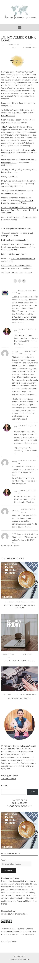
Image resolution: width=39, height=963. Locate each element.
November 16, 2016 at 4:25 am (27, 292)
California (14, 177)
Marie (14, 292)
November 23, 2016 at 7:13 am (27, 427)
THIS (3, 127)
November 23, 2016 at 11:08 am (27, 534)
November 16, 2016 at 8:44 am (27, 462)
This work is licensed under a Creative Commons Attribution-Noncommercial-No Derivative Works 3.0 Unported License (18, 932)
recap (33, 602)
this (11, 186)
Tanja (14, 462)
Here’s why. (13, 250)
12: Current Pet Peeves (19, 698)
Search (4, 786)
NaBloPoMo (32, 47)
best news (19, 272)
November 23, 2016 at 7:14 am (27, 491)
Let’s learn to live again (10, 254)
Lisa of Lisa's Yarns (17, 352)
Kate (14, 534)
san (15, 330)
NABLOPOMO (14, 806)
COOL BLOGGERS (19, 803)
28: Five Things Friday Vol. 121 (20, 660)
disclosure (8, 914)
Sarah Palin (5, 120)
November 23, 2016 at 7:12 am (27, 330)
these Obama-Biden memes (18, 103)
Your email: (5, 860)
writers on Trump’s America (25, 217)
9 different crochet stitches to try (14, 240)
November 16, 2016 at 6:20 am (31, 352)
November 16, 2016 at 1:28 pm (28, 510)
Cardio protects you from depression (16, 265)
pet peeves (32, 694)
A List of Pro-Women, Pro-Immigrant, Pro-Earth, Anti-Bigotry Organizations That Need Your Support (19, 210)
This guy (4, 169)
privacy (18, 914)
